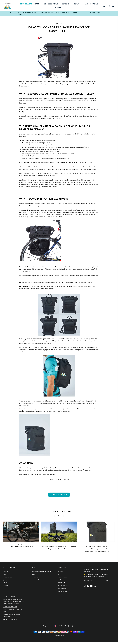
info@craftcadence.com (10, 606)
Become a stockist (63, 577)
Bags (37, 4)
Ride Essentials (51, 4)
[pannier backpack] (59, 376)
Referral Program (62, 585)
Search (33, 574)
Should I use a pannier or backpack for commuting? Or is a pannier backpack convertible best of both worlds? (96, 548)
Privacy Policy (62, 588)
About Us (60, 571)
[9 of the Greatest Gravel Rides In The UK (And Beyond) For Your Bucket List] (59, 532)
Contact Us (35, 577)
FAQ (86, 4)
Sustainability (61, 582)
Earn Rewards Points (37, 580)
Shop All (5, 571)
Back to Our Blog (60, 494)
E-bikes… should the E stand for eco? (21, 546)
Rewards (59, 7)
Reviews (94, 4)
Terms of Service (62, 591)
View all (59, 515)
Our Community (62, 580)
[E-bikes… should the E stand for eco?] (21, 532)
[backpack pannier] (59, 315)
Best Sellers (26, 4)
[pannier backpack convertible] (40, 242)
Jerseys (66, 4)
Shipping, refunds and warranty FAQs (42, 571)
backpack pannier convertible (82, 162)
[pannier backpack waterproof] (34, 435)
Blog (59, 574)
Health (77, 4)
